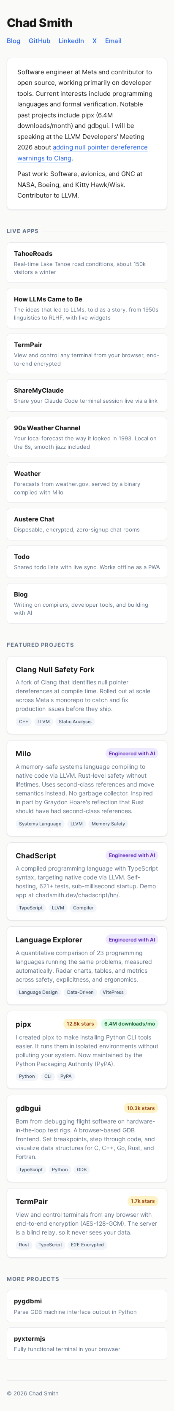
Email (113, 41)
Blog (13, 41)
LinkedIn (71, 41)
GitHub (39, 41)
